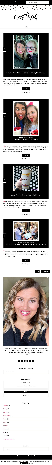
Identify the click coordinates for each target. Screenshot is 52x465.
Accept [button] (21, 463)
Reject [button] (26, 463)
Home (4, 429)
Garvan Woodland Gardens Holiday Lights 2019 (26, 73)
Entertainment (6, 415)
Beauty (5, 409)
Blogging (5, 412)
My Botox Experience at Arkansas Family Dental (26, 244)
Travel (5, 435)
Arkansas (5, 405)
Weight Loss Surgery (8, 439)
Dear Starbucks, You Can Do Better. (26, 195)
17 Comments (31, 71)
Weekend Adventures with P (26, 139)
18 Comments (31, 242)
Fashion (5, 419)
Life (4, 432)
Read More (30, 463)
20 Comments (30, 137)
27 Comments (31, 193)
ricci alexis (26, 17)
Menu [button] (27, 27)
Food (4, 422)
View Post (26, 88)
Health (5, 425)
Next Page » (46, 272)
